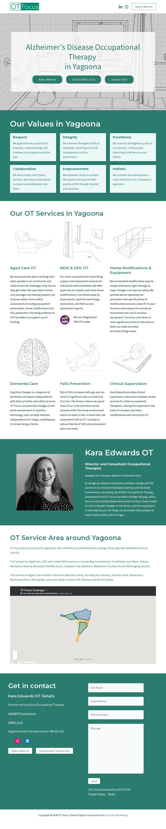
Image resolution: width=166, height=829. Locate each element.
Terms (111, 794)
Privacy (101, 794)
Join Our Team (119, 79)
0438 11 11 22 (15, 722)
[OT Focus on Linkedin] (121, 7)
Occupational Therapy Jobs (54, 750)
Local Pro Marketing (116, 815)
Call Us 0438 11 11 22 (83, 79)
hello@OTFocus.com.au (22, 713)
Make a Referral (47, 79)
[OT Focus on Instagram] (126, 7)
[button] (144, 6)
